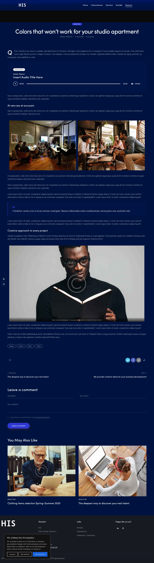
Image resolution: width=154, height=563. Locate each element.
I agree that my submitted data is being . (30, 417)
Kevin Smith (98, 320)
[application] (77, 83)
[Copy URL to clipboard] (144, 360)
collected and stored (42, 417)
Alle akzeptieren (40, 554)
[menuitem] (129, 5)
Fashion (20, 346)
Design (12, 346)
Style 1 (30, 346)
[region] (27, 546)
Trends (39, 346)
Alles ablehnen (25, 554)
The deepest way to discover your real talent (104, 503)
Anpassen (12, 554)
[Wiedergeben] (15, 83)
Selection (77, 24)
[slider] (138, 83)
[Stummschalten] (132, 84)
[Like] (10, 360)
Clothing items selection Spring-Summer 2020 (34, 503)
